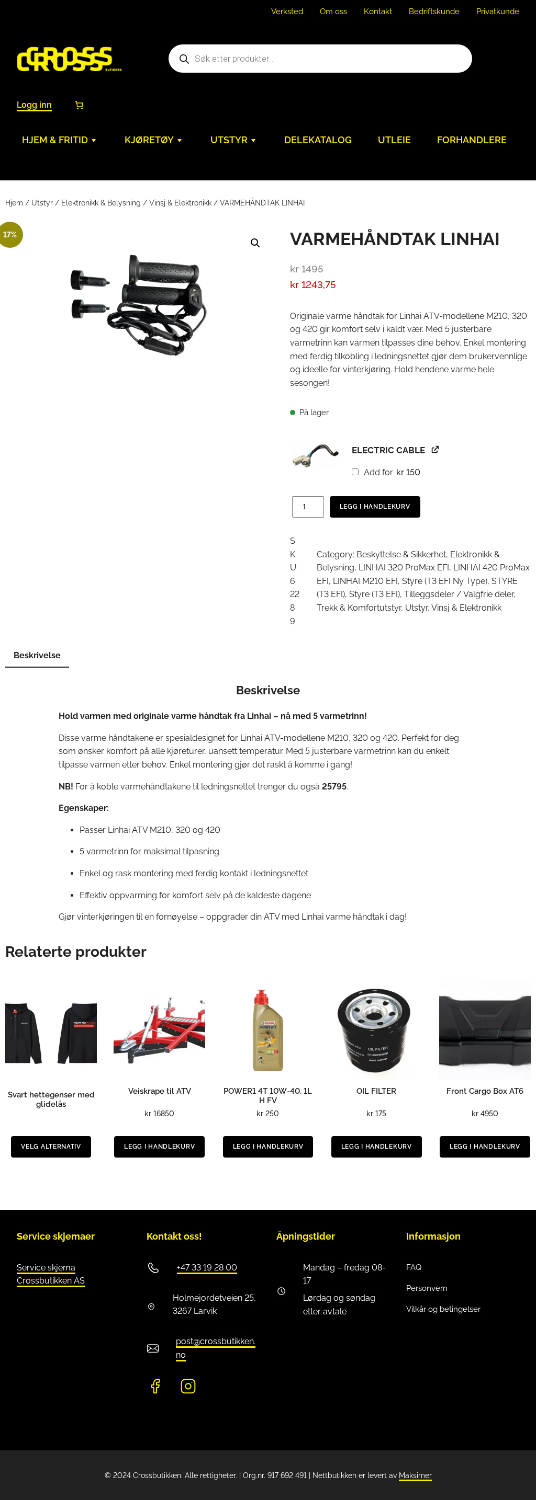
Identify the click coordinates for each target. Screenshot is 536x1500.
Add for (391, 472)
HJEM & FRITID (55, 139)
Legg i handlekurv (375, 506)
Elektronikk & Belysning (101, 203)
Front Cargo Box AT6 (484, 1091)
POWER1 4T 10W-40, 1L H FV (268, 1095)
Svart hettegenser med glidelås (51, 1099)
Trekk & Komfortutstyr (359, 608)
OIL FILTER (376, 1091)
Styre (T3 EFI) (374, 594)
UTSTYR (229, 139)
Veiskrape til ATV (159, 1091)
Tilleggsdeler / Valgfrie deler (458, 594)
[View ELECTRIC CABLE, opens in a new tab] (435, 449)
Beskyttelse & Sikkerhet (401, 554)
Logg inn (34, 105)
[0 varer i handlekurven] (79, 105)
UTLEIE (394, 139)
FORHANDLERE (472, 139)
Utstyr (42, 203)
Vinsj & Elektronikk (180, 203)
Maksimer (415, 1475)
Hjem (14, 203)
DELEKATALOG (318, 139)
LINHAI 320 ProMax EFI (404, 567)
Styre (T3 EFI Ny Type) (444, 581)
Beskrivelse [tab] (37, 655)
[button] (255, 243)
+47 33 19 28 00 (207, 1268)
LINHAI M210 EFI (365, 581)
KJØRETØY (149, 139)
